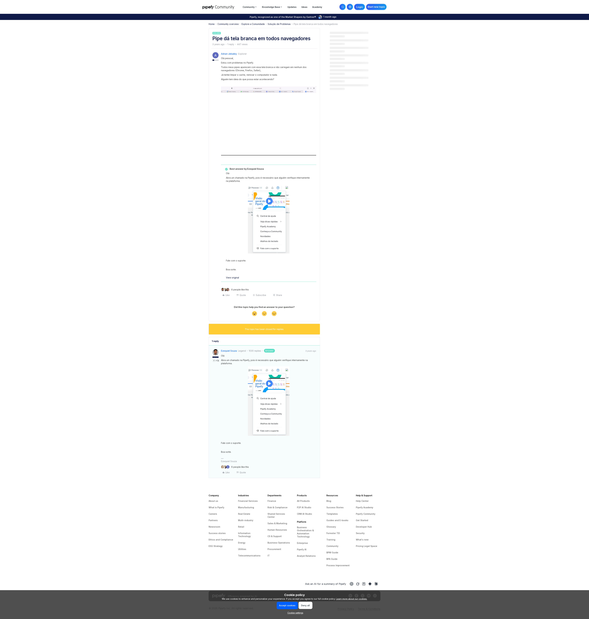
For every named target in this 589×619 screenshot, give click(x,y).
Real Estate (244, 514)
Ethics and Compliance (221, 539)
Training (330, 539)
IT (269, 555)
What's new (362, 539)
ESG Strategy (216, 546)
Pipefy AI (301, 549)
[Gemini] (370, 584)
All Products (303, 501)
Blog (328, 501)
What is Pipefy (216, 507)
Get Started (362, 520)
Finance (272, 501)
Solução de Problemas (279, 24)
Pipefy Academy (364, 507)
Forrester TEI (333, 533)
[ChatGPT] (351, 584)
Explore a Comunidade (253, 24)
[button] (376, 7)
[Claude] (376, 584)
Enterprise (302, 543)
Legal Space (370, 546)
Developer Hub (364, 526)
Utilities (242, 549)
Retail (241, 526)
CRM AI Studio (304, 514)
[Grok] (358, 584)
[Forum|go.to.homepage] (221, 6)
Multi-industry (245, 520)
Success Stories (335, 507)
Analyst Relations (306, 556)
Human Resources (277, 529)
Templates (332, 514)
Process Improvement (338, 565)
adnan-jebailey (229, 53)
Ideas (304, 7)
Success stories (217, 533)
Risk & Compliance (277, 507)
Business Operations (279, 542)
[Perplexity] (364, 584)
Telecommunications (249, 555)
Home (212, 24)
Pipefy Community (365, 514)
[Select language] (350, 7)
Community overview (228, 24)
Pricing (360, 546)
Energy (241, 542)
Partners (213, 520)
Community (332, 546)
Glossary (331, 526)
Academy (317, 7)
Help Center (362, 501)
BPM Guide (332, 552)
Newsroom (214, 526)
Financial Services (248, 501)
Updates (291, 7)
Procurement (274, 549)
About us (213, 501)
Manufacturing (246, 507)
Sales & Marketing (277, 523)
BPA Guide (331, 559)
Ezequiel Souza (229, 350)
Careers (213, 514)
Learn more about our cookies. (351, 599)
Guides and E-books (337, 520)
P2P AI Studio (304, 507)
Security (360, 533)
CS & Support (275, 536)
